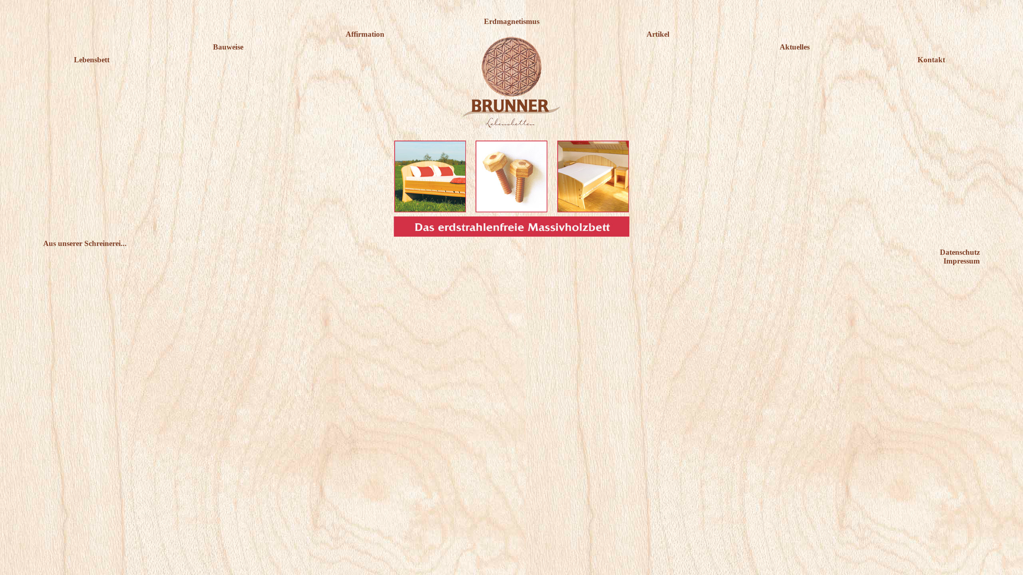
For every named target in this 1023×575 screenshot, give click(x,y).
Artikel (658, 34)
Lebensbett (91, 60)
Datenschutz (960, 252)
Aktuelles (795, 47)
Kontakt (931, 60)
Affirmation (365, 34)
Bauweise (228, 47)
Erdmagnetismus (511, 21)
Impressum (961, 261)
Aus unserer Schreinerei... (85, 243)
